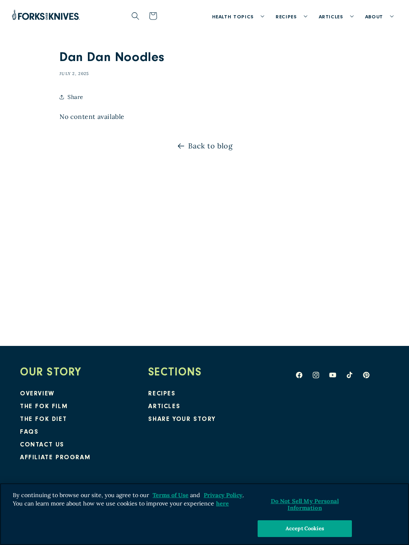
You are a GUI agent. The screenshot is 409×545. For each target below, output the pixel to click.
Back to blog (210, 145)
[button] (236, 16)
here (222, 503)
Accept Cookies (305, 528)
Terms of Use (171, 495)
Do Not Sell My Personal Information (305, 504)
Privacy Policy (223, 495)
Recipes (161, 394)
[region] (204, 514)
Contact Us (42, 445)
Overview (37, 394)
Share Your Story (182, 420)
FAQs (29, 432)
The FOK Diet (43, 420)
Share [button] (75, 97)
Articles (164, 407)
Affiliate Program (55, 458)
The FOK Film (44, 407)
